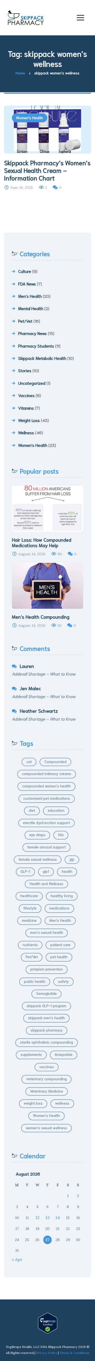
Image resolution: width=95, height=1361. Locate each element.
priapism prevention (46, 969)
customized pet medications (46, 798)
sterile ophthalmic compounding (46, 1042)
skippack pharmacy (47, 1030)
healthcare (29, 895)
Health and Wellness (46, 883)
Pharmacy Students (36, 345)
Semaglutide (46, 993)
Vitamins (26, 407)
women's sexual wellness (46, 1127)
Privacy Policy (46, 1353)
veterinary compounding (46, 1078)
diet (32, 810)
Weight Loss (29, 420)
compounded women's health (46, 785)
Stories (24, 370)
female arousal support (46, 846)
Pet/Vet (25, 320)
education (56, 810)
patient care (60, 944)
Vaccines (26, 395)
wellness (62, 1103)
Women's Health (29, 117)
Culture (24, 271)
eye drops (37, 834)
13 (47, 1217)
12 (37, 1217)
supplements (31, 1054)
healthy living (62, 895)
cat (29, 761)
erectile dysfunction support (46, 822)
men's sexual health (46, 932)
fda (61, 834)
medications (59, 907)
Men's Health (30, 296)
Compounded (55, 761)
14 (57, 1217)
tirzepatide (64, 1054)
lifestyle (30, 907)
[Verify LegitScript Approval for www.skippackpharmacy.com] (47, 1323)
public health (34, 981)
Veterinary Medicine (46, 1091)
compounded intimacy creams (46, 773)
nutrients (30, 944)
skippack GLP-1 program (46, 1005)
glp (71, 859)
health (67, 871)
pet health (59, 956)
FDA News (27, 283)
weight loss (33, 1103)
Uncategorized (31, 383)
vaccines (46, 1066)
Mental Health (30, 308)
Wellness (26, 432)
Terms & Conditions (74, 1353)
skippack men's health (46, 1017)
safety (63, 981)
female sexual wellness (37, 859)
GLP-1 (25, 871)
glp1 (46, 871)
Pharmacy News (32, 333)
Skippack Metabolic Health (42, 358)
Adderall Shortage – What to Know (43, 673)
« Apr (17, 1259)
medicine (29, 920)
